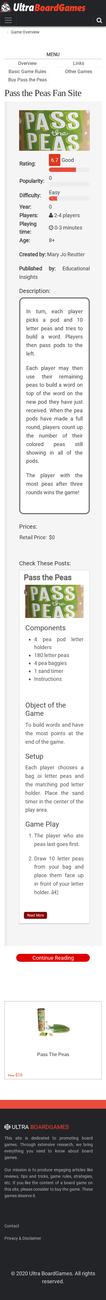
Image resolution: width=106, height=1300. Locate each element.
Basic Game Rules (27, 71)
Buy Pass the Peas (27, 80)
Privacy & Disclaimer (22, 1238)
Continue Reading (53, 958)
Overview (27, 63)
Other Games (78, 71)
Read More (35, 915)
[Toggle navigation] (8, 20)
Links (78, 63)
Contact (11, 1226)
